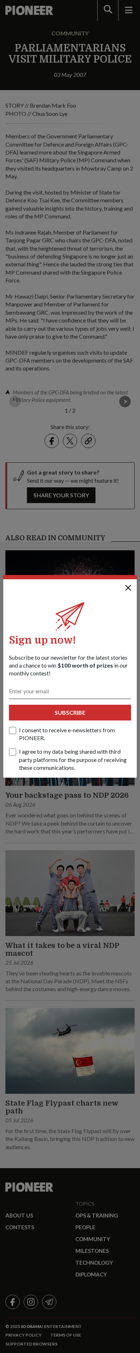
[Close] (128, 588)
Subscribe (70, 712)
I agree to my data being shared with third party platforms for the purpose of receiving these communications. (73, 759)
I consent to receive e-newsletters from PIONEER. (67, 734)
